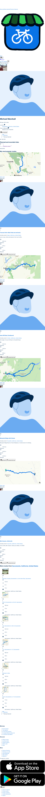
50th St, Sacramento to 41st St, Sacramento (12, 602)
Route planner (7, 9)
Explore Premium (6, 750)
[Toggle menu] (8, 61)
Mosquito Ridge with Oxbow (7, 438)
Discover (2, 9)
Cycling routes (5, 741)
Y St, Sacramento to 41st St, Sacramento (11, 625)
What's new (4, 743)
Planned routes (6, 146)
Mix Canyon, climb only (6, 541)
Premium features (14, 9)
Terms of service (6, 789)
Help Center (5, 754)
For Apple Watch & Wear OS (8, 733)
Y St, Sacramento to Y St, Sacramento (10, 649)
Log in (2, 59)
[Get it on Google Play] (22, 779)
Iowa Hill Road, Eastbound (7, 335)
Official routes (5, 739)
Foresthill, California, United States (15, 440)
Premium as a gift (6, 751)
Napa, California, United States (14, 235)
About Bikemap (5, 753)
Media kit (4, 756)
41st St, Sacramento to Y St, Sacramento (11, 696)
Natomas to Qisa (6, 673)
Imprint (3, 795)
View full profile (4, 132)
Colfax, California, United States (14, 338)
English (3, 787)
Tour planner (5, 730)
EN (2, 57)
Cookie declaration (6, 794)
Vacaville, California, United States (15, 543)
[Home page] (22, 4)
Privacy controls (6, 792)
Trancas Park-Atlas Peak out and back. (10, 232)
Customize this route (11, 254)
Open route (4, 254)
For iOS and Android (6, 731)
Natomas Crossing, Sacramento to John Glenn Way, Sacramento (16, 578)
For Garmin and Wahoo (7, 734)
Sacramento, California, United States (10, 126)
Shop (3, 745)
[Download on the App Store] (22, 766)
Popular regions (5, 742)
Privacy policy (5, 791)
